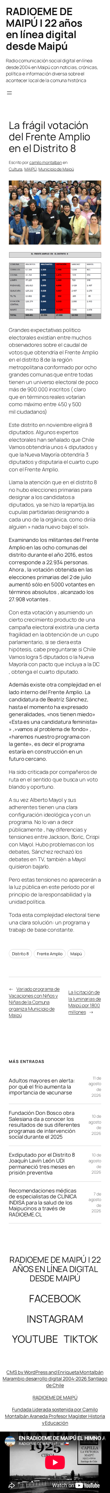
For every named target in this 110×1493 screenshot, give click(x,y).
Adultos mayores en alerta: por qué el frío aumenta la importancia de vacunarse (42, 1086)
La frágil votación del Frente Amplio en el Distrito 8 (49, 137)
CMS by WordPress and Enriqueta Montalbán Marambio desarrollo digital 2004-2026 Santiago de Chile (55, 1378)
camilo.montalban (45, 162)
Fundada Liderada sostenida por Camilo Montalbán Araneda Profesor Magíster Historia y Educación (55, 1416)
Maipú (76, 953)
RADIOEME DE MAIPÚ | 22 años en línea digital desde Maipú (44, 28)
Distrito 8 (20, 953)
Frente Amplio (49, 953)
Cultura (15, 169)
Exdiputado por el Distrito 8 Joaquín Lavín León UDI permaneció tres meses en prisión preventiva (42, 1164)
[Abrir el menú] (9, 92)
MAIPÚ (30, 169)
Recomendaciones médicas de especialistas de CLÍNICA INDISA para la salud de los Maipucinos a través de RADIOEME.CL (43, 1202)
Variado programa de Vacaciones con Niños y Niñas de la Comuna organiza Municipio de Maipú (34, 1002)
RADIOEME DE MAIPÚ (55, 1397)
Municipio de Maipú (56, 169)
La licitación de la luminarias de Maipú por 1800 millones (84, 1002)
